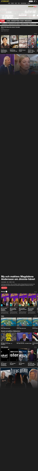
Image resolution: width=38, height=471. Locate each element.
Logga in (30, 1)
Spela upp (4, 287)
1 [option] (6, 291)
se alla (35, 33)
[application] (19, 15)
